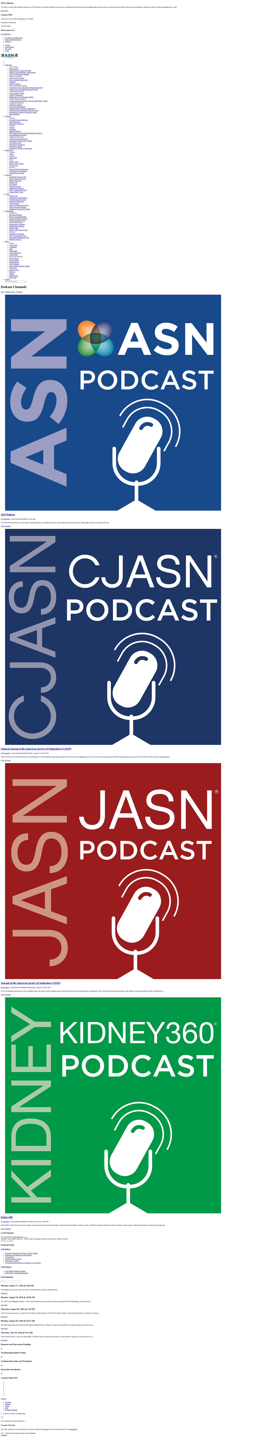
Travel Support (14, 203)
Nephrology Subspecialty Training (20, 141)
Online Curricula (14, 84)
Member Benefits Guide (17, 220)
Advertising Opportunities (18, 171)
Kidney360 (13, 158)
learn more (4, 11)
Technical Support (11, 1410)
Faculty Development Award (18, 205)
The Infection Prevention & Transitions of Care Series (23, 1263)
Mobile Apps (13, 276)
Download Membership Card (19, 238)
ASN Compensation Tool (17, 236)
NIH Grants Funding (17, 207)
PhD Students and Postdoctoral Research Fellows (25, 133)
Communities (9, 47)
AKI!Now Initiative (15, 105)
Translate (8, 1402)
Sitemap (7, 1404)
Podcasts (12, 272)
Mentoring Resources (16, 124)
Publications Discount (16, 234)
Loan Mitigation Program (17, 135)
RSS (6, 1408)
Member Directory (15, 239)
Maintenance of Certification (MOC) (21, 97)
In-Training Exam (15, 143)
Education (8, 65)
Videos (11, 274)
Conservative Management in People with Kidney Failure (28, 101)
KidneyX (8, 42)
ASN (2, 292)
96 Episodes (5, 987)
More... (7, 241)
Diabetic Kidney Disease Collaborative (22, 108)
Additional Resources (16, 188)
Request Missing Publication (18, 169)
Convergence (9, 1257)
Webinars (12, 82)
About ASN (13, 245)
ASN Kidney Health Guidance (15, 1271)
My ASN (8, 49)
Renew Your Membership (17, 217)
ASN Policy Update (11, 1261)
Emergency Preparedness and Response (18, 1255)
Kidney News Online (16, 164)
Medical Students (15, 131)
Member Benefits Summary (18, 219)
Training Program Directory (18, 139)
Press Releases (14, 262)
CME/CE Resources (16, 95)
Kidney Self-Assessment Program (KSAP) (23, 89)
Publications (9, 150)
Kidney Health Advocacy (17, 179)
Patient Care (13, 183)
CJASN (12, 156)
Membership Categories (17, 224)
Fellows (12, 127)
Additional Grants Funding (19, 209)
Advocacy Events (15, 186)
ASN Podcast (8, 514)
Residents (12, 129)
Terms (7, 1406)
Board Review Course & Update (20, 71)
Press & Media (14, 260)
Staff (10, 249)
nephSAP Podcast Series (13, 1259)
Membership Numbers (16, 226)
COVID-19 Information (17, 107)
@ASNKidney (6, 34)
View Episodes (6, 526)
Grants (7, 194)
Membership (9, 211)
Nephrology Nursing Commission (20, 148)
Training (8, 116)
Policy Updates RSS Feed (18, 190)
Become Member (15, 215)
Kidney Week (13, 69)
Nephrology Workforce (17, 145)
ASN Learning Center (16, 78)
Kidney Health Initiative (13, 40)
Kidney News (14, 162)
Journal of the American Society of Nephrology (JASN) (30, 983)
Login (7, 51)
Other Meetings (14, 114)
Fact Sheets (13, 184)
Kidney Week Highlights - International (22, 72)
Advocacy (8, 175)
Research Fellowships (16, 201)
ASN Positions (14, 264)
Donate (7, 45)
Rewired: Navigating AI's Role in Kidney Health (21, 1253)
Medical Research (15, 181)
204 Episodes (5, 753)
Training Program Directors (18, 120)
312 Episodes (5, 519)
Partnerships (13, 251)
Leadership (13, 247)
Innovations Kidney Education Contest (23, 112)
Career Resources (15, 253)
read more (4, 1293)
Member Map (13, 228)
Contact (3, 1399)
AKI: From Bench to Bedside (19, 74)
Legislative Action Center (17, 177)
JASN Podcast (6, 1267)
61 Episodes (5, 1221)
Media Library (14, 270)
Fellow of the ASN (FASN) (18, 230)
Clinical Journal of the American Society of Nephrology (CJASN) (36, 748)
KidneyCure (13, 196)
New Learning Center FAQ (18, 80)
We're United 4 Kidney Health (19, 266)
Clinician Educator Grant (17, 200)
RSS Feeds (13, 277)
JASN (11, 154)
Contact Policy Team (16, 192)
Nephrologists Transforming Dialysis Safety (23, 110)
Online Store (13, 255)
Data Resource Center (16, 173)
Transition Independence (18, 198)
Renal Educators (14, 122)
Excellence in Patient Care (14, 38)
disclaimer (73, 1429)
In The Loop (13, 165)
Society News (14, 258)
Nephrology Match (15, 146)
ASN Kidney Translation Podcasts (16, 1273)
